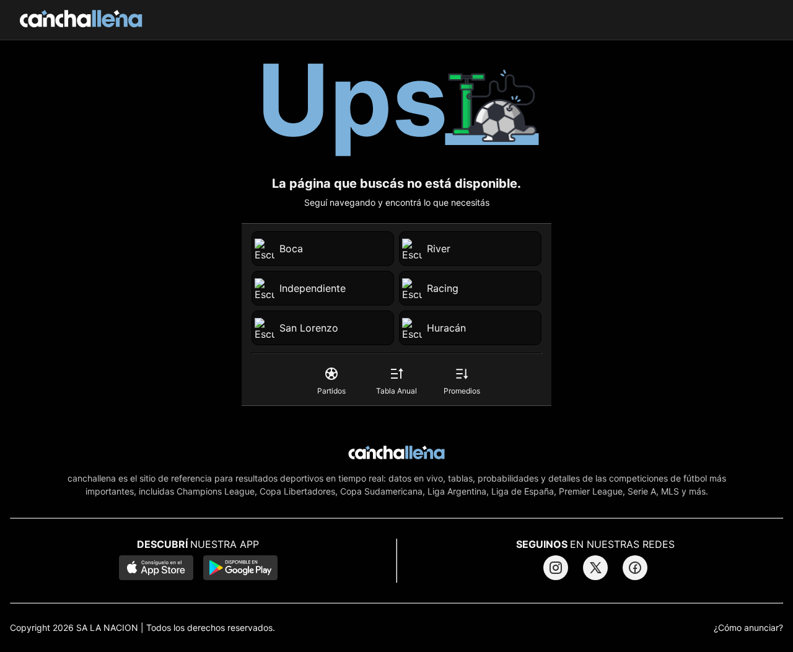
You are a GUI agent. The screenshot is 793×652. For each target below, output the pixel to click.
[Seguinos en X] (595, 567)
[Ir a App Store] (156, 569)
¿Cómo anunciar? (748, 627)
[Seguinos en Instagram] (555, 567)
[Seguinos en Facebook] (635, 567)
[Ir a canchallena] (81, 20)
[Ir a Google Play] (240, 569)
